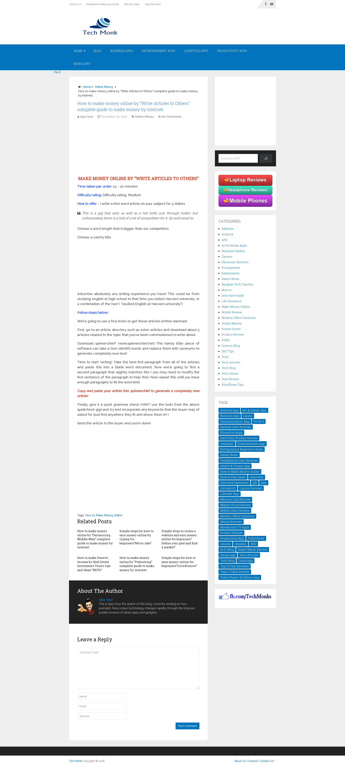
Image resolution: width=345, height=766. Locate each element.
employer (227, 444)
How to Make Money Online (103, 515)
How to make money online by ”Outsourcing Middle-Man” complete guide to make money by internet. (95, 539)
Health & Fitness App (235, 466)
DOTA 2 (259, 421)
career (247, 416)
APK (224, 240)
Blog (97, 51)
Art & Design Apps (234, 245)
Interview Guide (233, 295)
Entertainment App (251, 444)
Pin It (57, 72)
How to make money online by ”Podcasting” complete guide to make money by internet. (136, 564)
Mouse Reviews (231, 521)
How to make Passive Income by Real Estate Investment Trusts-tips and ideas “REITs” (94, 564)
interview (256, 477)
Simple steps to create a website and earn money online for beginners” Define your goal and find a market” (179, 539)
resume (225, 544)
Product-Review (233, 334)
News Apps (81, 64)
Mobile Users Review (234, 510)
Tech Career (230, 373)
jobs (263, 482)
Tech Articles (231, 362)
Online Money (104, 87)
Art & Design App (254, 410)
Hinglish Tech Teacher (237, 284)
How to (227, 290)
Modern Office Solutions (239, 318)
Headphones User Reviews (239, 460)
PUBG (225, 340)
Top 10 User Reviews (234, 566)
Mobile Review (232, 312)
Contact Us (266, 761)
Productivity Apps (232, 51)
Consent (252, 761)
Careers (227, 256)
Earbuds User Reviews (235, 427)
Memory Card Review (235, 499)
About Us (74, 4)
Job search (228, 488)
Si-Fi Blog (227, 549)
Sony (225, 357)
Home (77, 51)
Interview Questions (234, 482)
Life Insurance (232, 301)
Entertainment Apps (158, 51)
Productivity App (232, 538)
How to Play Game (233, 477)
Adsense (228, 228)
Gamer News (230, 279)
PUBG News (256, 538)
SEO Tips (228, 351)
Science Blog (231, 345)
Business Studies (233, 251)
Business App (229, 416)
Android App (229, 410)
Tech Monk (75, 761)
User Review (230, 379)
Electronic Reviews (235, 262)
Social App (227, 555)
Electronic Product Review (238, 438)
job (255, 482)
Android (227, 234)
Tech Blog (229, 368)
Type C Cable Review (234, 572)
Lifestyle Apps (196, 51)
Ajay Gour (86, 116)
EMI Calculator (132, 4)
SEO (253, 544)
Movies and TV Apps (234, 527)
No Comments (171, 116)
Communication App (234, 421)
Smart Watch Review (252, 549)
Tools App (245, 560)
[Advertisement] (138, 148)
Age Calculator (153, 4)
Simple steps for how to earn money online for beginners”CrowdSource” (179, 562)
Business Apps (121, 51)
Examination (231, 273)
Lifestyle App (229, 494)
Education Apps (231, 432)
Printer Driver (231, 329)
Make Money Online (236, 306)
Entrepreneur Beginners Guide (102, 4)
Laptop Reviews (251, 488)
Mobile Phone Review (235, 505)
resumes (240, 544)
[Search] (266, 158)
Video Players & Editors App (239, 577)
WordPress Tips (232, 384)
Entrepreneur (231, 267)
